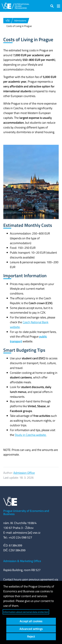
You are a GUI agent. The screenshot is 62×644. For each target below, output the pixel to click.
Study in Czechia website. (30, 435)
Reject (31, 636)
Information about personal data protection (25, 612)
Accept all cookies (31, 621)
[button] (52, 5)
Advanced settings (31, 629)
